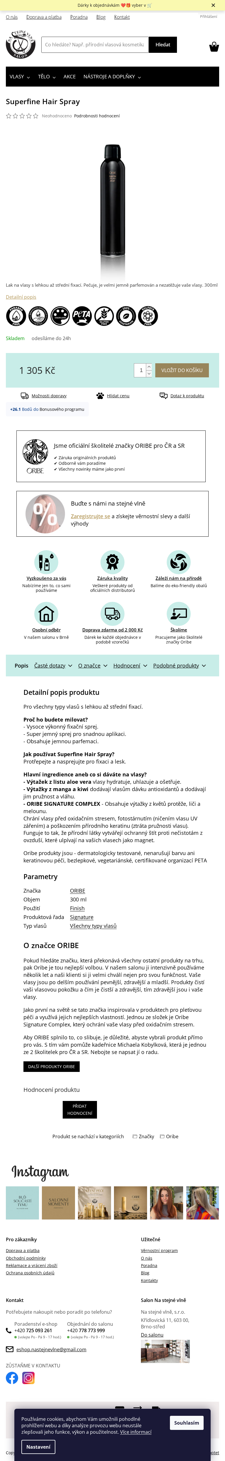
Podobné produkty (176, 665)
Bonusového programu (62, 409)
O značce (89, 665)
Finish (77, 908)
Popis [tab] (21, 665)
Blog (100, 17)
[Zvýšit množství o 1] (149, 367)
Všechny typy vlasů (93, 925)
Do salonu (152, 1335)
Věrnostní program (159, 1250)
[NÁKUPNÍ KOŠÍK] (214, 46)
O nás (12, 17)
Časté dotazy (49, 665)
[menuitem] (20, 77)
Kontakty (149, 1280)
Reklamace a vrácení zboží (31, 1265)
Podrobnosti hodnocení (97, 116)
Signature (81, 916)
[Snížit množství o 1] (149, 373)
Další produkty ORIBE (51, 1066)
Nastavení (38, 1447)
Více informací (135, 1432)
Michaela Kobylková (141, 1044)
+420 (33, 1330)
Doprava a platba (44, 17)
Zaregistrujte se (90, 516)
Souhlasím (186, 1423)
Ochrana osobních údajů (30, 1273)
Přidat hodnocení (79, 1109)
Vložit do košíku (182, 370)
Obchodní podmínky (26, 1258)
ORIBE (77, 890)
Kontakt (122, 17)
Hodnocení (126, 665)
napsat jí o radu (138, 1051)
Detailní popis (21, 297)
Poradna (79, 17)
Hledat (163, 44)
